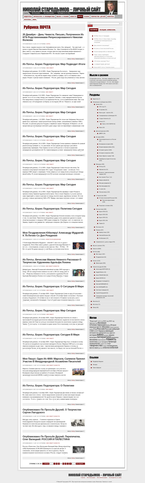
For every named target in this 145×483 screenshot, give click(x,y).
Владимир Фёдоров (98, 361)
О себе (101, 189)
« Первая (46, 463)
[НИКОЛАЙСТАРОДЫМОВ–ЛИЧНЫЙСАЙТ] (62, 9)
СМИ (92, 331)
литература (104, 336)
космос (106, 335)
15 (70, 463)
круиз (111, 335)
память (111, 339)
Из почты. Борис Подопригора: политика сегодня (52, 208)
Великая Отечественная (98, 324)
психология (95, 343)
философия (94, 348)
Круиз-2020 (102, 217)
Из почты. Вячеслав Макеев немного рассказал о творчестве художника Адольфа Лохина (52, 261)
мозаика (93, 339)
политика (93, 342)
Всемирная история (104, 144)
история (93, 335)
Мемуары (98, 164)
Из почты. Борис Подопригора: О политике (48, 385)
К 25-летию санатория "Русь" (102, 61)
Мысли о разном (62, 16)
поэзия (99, 341)
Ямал (100, 127)
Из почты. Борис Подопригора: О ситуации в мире (53, 286)
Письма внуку (103, 192)
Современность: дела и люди (104, 242)
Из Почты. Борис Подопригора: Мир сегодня (49, 160)
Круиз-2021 (102, 220)
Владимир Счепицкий (102, 281)
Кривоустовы (102, 232)
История (98, 137)
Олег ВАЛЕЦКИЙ (100, 287)
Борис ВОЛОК (100, 278)
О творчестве (99, 195)
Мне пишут (50, 68)
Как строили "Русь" (104, 177)
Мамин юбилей (103, 180)
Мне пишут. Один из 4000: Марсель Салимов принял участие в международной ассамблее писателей (54, 360)
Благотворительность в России (107, 139)
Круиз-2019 (102, 214)
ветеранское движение (98, 333)
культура (93, 337)
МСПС (99, 327)
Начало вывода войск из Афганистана (104, 51)
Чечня (100, 121)
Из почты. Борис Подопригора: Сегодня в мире (51, 334)
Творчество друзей (98, 16)
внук (107, 333)
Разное (86, 16)
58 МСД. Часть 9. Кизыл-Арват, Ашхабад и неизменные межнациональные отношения (105, 40)
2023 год (100, 321)
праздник (105, 342)
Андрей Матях (100, 272)
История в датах (103, 150)
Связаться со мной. (107, 481)
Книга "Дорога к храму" (105, 156)
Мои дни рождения (104, 183)
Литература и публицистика (44, 16)
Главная (26, 13)
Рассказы (98, 227)
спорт (109, 343)
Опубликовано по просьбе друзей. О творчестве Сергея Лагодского (52, 411)
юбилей (114, 347)
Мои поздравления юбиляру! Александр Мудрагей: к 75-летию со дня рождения (53, 234)
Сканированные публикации (106, 115)
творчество (96, 345)
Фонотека (110, 16)
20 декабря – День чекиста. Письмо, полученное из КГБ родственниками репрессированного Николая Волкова (53, 37)
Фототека (27, 19)
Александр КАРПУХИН (102, 269)
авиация (109, 331)
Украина (101, 331)
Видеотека (28, 16)
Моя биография (36, 13)
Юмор (34, 19)
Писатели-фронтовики (108, 200)
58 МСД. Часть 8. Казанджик (101, 36)
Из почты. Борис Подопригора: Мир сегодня (49, 88)
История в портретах (105, 153)
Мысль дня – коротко (105, 112)
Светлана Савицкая (101, 290)
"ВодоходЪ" (94, 321)
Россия (100, 329)
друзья (112, 333)
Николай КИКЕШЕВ (101, 284)
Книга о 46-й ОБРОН (107, 123)
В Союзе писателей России (106, 198)
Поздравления (56, 239)
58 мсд (101, 166)
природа (112, 341)
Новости (73, 16)
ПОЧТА (80, 16)
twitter (111, 8)
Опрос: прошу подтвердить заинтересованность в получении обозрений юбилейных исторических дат (105, 56)
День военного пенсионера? (101, 45)
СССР (96, 331)
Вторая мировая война (105, 147)
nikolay (73, 58)
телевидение (112, 346)
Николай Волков (103, 235)
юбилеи (106, 348)
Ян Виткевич (102, 238)
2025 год (111, 321)
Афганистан (102, 169)
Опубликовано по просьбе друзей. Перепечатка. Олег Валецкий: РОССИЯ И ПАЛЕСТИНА (51, 438)
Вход (115, 12)
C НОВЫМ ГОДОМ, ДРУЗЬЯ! (102, 64)
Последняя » (80, 463)
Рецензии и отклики (104, 205)
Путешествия (99, 209)
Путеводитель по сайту (64, 13)
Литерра (95, 364)
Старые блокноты (104, 118)
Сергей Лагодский (101, 293)
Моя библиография (49, 13)
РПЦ (94, 329)
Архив (97, 104)
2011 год (101, 106)
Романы (98, 230)
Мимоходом (99, 263)
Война (108, 325)
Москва (105, 327)
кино (100, 334)
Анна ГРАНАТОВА (101, 275)
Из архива (102, 109)
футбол (101, 348)
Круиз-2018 (102, 211)
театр (104, 346)
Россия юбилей (112, 329)
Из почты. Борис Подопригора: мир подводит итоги (54, 64)
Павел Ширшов (97, 367)
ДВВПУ (101, 133)
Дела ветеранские (101, 131)
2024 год (105, 321)
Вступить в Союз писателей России (103, 48)
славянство (103, 343)
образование (102, 339)
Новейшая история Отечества (107, 159)
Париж (101, 223)
